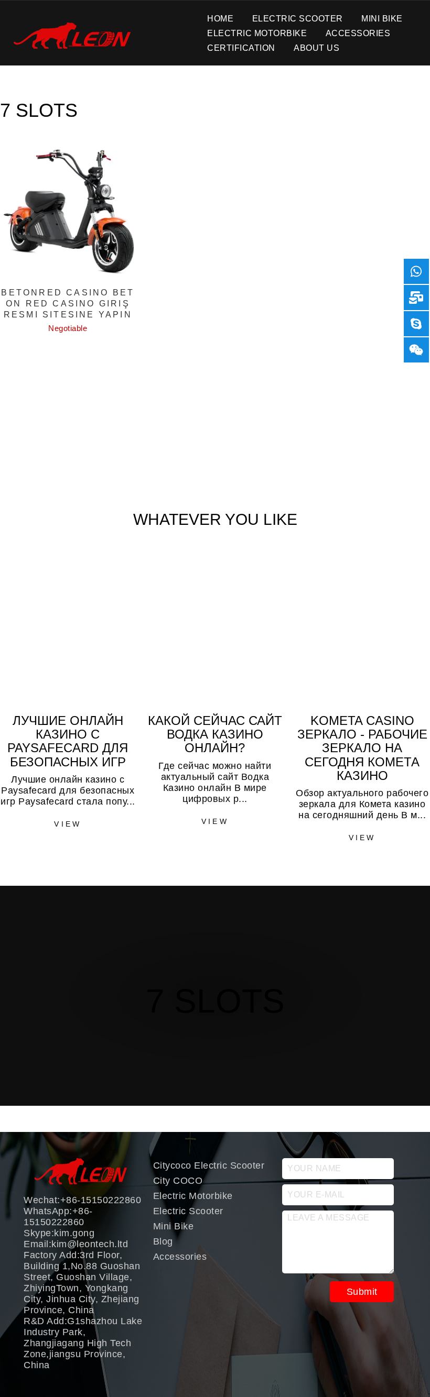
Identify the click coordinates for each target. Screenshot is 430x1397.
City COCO (178, 1180)
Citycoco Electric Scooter (209, 1165)
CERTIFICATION (241, 47)
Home (220, 18)
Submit (362, 1291)
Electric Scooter (297, 18)
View (67, 824)
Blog (163, 1241)
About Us (316, 47)
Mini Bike (382, 18)
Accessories (358, 32)
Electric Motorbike (257, 32)
